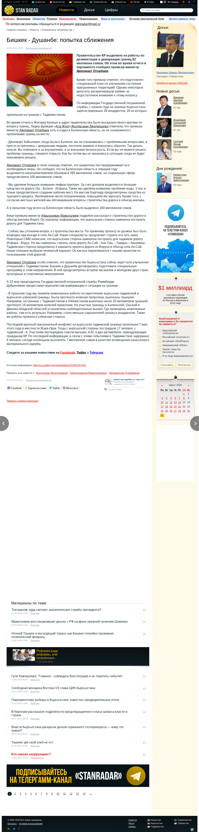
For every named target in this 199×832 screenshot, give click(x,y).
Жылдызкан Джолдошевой (52, 373)
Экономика (23, 18)
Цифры (132, 826)
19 (171, 406)
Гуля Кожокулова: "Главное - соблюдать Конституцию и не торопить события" (67, 676)
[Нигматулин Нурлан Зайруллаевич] (164, 191)
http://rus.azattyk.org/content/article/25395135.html (59, 365)
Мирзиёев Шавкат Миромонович (175, 72)
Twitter (81, 352)
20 (175, 406)
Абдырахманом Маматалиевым (88, 373)
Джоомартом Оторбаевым (124, 373)
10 (58, 793)
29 (184, 411)
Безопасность (68, 18)
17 (162, 406)
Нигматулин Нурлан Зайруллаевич (181, 177)
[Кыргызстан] (57, 48)
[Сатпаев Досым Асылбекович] (164, 158)
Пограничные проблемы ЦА (57, 30)
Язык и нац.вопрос (113, 18)
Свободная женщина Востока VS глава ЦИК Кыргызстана (53, 688)
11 (64, 793)
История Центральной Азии (146, 18)
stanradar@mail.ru (87, 24)
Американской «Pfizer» (175, 345)
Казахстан (40, 2)
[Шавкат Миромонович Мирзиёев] (170, 50)
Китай (136, 2)
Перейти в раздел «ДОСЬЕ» (172, 83)
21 (179, 406)
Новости (34, 30)
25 (166, 411)
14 (84, 793)
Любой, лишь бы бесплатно (171, 350)
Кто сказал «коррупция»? (31, 754)
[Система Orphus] (126, 391)
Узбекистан (120, 2)
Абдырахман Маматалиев (60, 215)
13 (77, 793)
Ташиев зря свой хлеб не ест (32, 742)
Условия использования (31, 823)
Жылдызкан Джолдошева (89, 126)
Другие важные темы (182, 18)
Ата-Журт (63, 126)
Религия (52, 18)
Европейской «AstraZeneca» (170, 332)
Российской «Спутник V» (176, 337)
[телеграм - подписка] (175, 271)
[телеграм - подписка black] (78, 786)
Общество (38, 18)
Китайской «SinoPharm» (175, 341)
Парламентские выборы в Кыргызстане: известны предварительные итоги (65, 699)
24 (162, 411)
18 (166, 406)
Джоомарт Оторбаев (92, 71)
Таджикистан (78, 2)
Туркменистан (100, 2)
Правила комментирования (22, 400)
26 (171, 411)
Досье (131, 823)
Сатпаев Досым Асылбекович (180, 144)
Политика (8, 18)
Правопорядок (88, 18)
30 (188, 411)
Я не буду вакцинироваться (177, 356)
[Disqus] (78, 452)
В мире (150, 2)
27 (175, 411)
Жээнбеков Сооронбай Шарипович (179, 123)
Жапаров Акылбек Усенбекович (180, 100)
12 (71, 793)
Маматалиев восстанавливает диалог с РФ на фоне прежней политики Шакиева (69, 621)
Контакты (12, 823)
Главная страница (17, 30)
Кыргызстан (59, 2)
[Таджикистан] (60, 48)
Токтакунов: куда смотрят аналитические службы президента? (56, 609)
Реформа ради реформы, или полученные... (47, 654)
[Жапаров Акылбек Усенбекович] (164, 115)
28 (179, 411)
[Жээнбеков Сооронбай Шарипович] (164, 136)
